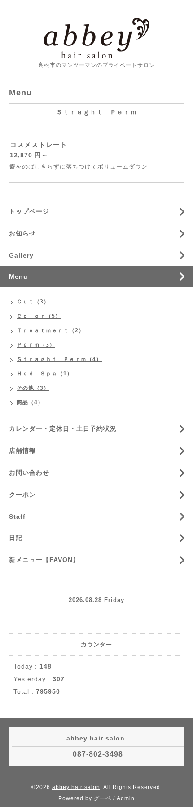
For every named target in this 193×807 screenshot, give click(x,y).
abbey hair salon (76, 787)
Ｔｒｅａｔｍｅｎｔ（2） (50, 330)
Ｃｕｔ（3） (33, 302)
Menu (18, 276)
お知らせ (22, 233)
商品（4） (30, 402)
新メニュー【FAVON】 (44, 559)
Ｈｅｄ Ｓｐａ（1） (45, 373)
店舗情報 (22, 450)
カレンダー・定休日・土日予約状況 (63, 428)
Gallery (21, 255)
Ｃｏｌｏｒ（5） (39, 316)
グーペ (102, 798)
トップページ (29, 211)
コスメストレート (38, 144)
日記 (15, 537)
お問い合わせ (29, 472)
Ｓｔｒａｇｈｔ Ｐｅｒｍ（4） (59, 359)
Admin (126, 798)
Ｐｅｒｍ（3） (36, 345)
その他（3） (33, 388)
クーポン (22, 494)
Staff (17, 516)
